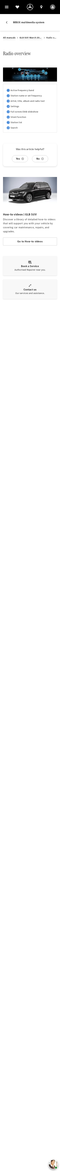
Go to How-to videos (30, 241)
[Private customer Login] (52, 7)
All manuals (9, 37)
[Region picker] (41, 7)
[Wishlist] (17, 7)
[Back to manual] (8, 22)
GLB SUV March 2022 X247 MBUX (31, 37)
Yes (18, 158)
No (38, 158)
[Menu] (7, 7)
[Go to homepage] (30, 7)
